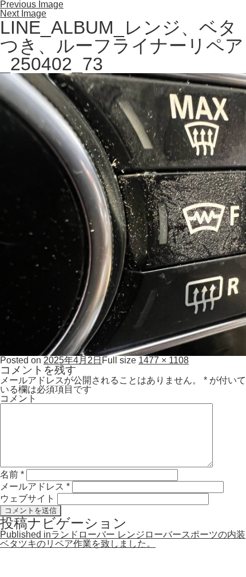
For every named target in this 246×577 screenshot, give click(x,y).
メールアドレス (35, 486)
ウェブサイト (27, 498)
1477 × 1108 (163, 360)
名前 (12, 474)
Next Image (23, 13)
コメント (18, 398)
